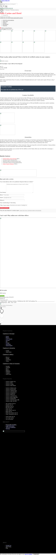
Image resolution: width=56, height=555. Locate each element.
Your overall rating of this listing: (8, 202)
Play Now (2, 296)
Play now (2, 69)
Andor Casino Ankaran (8, 164)
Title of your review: (5, 205)
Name (2, 195)
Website (2, 200)
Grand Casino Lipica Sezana (9, 158)
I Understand (36, 554)
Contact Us (5, 15)
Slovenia (8, 10)
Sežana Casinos (15, 10)
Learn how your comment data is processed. (30, 210)
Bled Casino (3, 306)
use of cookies (28, 554)
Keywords (2, 4)
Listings (2, 10)
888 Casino (3, 293)
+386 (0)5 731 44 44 (5, 18)
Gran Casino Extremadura (6, 305)
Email (1, 197)
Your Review (3, 192)
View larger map (4, 299)
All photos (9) (10, 29)
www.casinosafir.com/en (17, 18)
